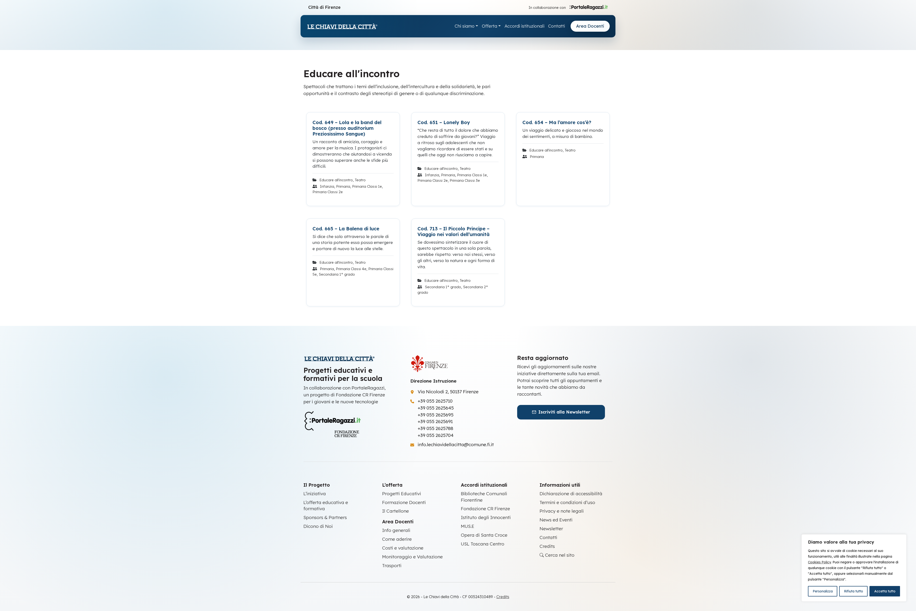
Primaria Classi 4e (351, 269)
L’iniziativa (314, 493)
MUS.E (467, 526)
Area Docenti (590, 26)
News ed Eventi (556, 520)
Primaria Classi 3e (465, 180)
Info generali (396, 530)
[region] (854, 567)
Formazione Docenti (404, 502)
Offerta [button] (489, 26)
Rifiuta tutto (853, 591)
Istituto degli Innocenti (486, 517)
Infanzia (327, 186)
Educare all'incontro (336, 180)
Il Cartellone (395, 511)
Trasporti (391, 565)
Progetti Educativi (401, 493)
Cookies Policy (819, 562)
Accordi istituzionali (524, 26)
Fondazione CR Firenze (485, 508)
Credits (547, 546)
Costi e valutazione (402, 548)
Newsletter (551, 528)
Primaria (343, 186)
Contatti (556, 26)
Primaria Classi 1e (367, 186)
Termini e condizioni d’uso (567, 502)
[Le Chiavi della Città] (342, 26)
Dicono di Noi (318, 526)
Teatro (360, 180)
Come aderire (397, 539)
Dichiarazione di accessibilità (571, 493)
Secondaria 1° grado (337, 274)
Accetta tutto (884, 591)
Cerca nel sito (559, 555)
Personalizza (823, 591)
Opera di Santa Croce (484, 535)
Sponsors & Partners (325, 517)
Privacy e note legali (562, 511)
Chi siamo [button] (464, 26)
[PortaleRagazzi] (589, 7)
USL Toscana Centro (482, 544)
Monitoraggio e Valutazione (412, 557)
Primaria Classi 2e (327, 192)
